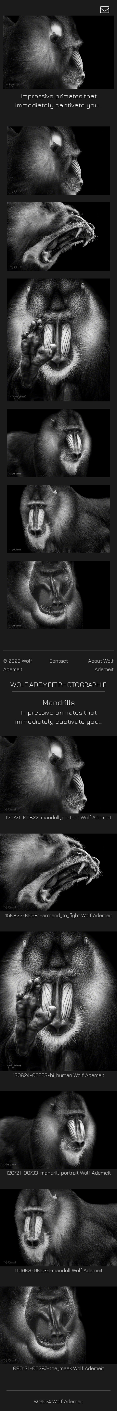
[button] (104, 9)
